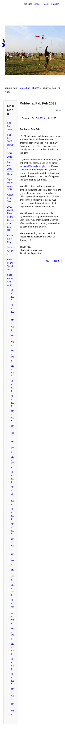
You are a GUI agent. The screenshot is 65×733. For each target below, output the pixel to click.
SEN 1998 (12, 590)
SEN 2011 (12, 694)
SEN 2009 (12, 386)
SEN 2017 (12, 370)
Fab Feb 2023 (33, 88)
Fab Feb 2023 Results (10, 141)
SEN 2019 (12, 325)
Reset (46, 4)
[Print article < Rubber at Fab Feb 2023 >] (57, 110)
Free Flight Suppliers (10, 264)
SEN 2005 (12, 462)
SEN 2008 (12, 401)
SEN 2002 (12, 529)
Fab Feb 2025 (9, 165)
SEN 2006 (12, 446)
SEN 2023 (9, 155)
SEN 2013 (12, 664)
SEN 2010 (12, 709)
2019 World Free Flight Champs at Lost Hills (10, 218)
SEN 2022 (12, 295)
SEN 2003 (12, 477)
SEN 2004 (12, 514)
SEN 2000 (12, 559)
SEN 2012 (12, 679)
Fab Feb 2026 (9, 126)
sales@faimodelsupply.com (36, 166)
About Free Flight (10, 238)
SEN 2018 (12, 355)
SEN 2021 (12, 310)
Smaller (55, 4)
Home (22, 88)
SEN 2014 (12, 648)
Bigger (37, 4)
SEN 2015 (12, 633)
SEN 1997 (12, 431)
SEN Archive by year (10, 279)
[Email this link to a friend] (60, 110)
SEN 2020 (12, 340)
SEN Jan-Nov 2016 (12, 612)
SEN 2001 (12, 544)
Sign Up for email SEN (10, 184)
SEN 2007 (12, 416)
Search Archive (10, 250)
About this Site (10, 198)
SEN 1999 (12, 574)
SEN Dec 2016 (12, 495)
